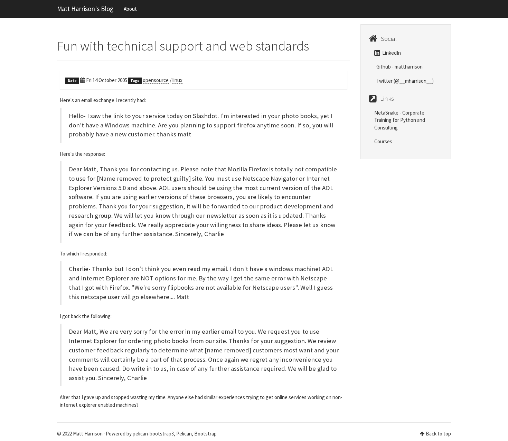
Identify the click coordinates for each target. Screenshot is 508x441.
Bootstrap (205, 433)
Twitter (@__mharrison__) (404, 81)
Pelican (184, 433)
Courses (383, 141)
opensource (156, 80)
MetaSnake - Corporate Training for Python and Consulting (399, 120)
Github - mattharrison (399, 66)
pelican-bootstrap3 (153, 433)
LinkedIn (391, 53)
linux (177, 80)
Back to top (438, 433)
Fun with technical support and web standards (183, 45)
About (130, 9)
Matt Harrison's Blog (85, 8)
